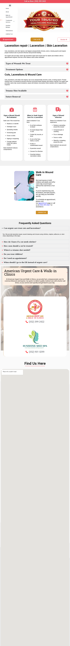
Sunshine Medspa (8, 26)
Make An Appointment (9, 16)
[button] (10, 5)
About (7, 11)
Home (7, 8)
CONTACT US (9, 34)
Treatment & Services (9, 21)
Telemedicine (9, 30)
